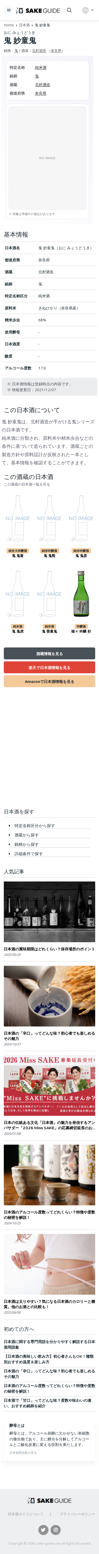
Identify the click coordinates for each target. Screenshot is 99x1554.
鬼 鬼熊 (49, 555)
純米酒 (40, 67)
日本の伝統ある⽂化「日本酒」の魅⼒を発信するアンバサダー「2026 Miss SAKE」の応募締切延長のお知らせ (49, 1125)
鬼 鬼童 (18, 555)
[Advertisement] (49, 750)
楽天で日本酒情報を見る (50, 667)
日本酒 (24, 25)
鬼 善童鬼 (49, 631)
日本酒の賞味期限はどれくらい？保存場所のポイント (49, 949)
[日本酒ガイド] (38, 10)
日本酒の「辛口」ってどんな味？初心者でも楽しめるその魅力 (49, 1036)
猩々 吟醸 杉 (81, 631)
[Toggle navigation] (9, 10)
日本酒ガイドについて (25, 1513)
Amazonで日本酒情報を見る (49, 681)
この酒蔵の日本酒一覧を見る (27, 484)
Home (9, 25)
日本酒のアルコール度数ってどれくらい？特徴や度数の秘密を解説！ (49, 1215)
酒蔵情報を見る (49, 653)
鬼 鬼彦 (81, 555)
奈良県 (56, 50)
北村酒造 (39, 50)
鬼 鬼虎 (18, 631)
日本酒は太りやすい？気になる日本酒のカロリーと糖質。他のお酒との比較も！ (49, 1304)
